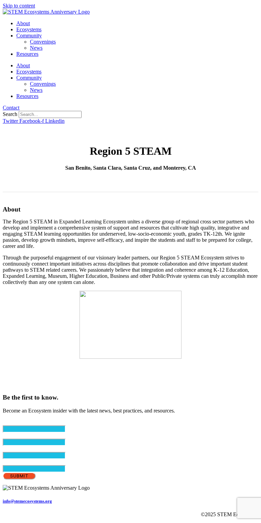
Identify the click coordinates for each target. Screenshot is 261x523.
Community (29, 35)
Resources (27, 54)
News (36, 48)
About (23, 23)
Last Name (26, 449)
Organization (17, 462)
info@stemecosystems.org (27, 501)
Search (10, 114)
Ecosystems (28, 29)
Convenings (43, 42)
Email (20, 422)
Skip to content (19, 6)
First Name (26, 435)
